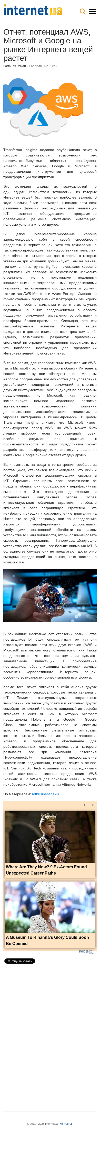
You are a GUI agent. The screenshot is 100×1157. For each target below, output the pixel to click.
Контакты (66, 1123)
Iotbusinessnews (45, 794)
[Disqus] (50, 1033)
